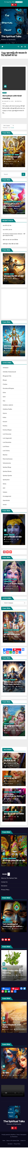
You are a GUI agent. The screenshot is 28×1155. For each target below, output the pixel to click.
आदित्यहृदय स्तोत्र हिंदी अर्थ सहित (11, 243)
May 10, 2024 (7, 928)
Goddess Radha (7, 409)
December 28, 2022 (10, 539)
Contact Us (4, 882)
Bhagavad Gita (7, 154)
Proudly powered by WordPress (9, 1134)
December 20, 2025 (10, 798)
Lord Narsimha (7, 442)
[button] (18, 46)
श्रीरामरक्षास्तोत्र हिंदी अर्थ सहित (14, 276)
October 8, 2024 (10, 686)
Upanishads (6, 500)
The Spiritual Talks (11, 36)
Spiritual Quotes (7, 475)
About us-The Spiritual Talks (9, 878)
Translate (12, 127)
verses (5, 504)
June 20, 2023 (8, 1075)
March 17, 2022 (8, 1029)
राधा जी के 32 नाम (7, 225)
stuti (4, 488)
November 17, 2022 (9, 975)
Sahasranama (7, 343)
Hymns (5, 413)
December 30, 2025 (10, 781)
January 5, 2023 (10, 350)
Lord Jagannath (7, 438)
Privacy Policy (5, 889)
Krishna (17, 154)
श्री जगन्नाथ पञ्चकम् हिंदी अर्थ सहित (13, 860)
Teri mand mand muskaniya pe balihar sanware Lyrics (12, 926)
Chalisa (5, 384)
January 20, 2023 (9, 101)
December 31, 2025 (10, 763)
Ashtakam (5, 367)
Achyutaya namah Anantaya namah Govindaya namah (12, 684)
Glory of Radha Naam (13, 584)
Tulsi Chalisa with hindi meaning (12, 971)
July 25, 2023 (8, 863)
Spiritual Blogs (7, 467)
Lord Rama (6, 446)
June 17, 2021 (9, 208)
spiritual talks (18, 863)
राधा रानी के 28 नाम (7, 229)
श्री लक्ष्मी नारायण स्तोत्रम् (12, 634)
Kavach (5, 421)
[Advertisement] (14, 304)
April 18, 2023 (9, 636)
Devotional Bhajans (8, 388)
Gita (13, 154)
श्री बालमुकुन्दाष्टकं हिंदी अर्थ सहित (12, 727)
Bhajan (5, 380)
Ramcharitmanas (8, 201)
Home (4, 1140)
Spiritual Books (16, 201)
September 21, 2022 (11, 161)
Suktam (4, 92)
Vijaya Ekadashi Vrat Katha (11, 1026)
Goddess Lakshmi (8, 405)
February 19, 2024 (10, 586)
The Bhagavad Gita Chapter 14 (12, 158)
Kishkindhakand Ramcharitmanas (12, 205)
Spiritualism (6, 479)
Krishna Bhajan (7, 430)
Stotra (4, 483)
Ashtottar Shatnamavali (9, 371)
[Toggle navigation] (25, 46)
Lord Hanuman (7, 434)
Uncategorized (7, 496)
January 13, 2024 (10, 730)
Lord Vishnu (6, 450)
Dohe (4, 392)
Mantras (5, 454)
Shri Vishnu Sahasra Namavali (13, 347)
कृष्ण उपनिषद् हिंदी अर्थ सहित (13, 537)
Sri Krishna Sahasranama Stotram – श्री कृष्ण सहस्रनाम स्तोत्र (14, 796)
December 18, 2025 (10, 816)
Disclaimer (4, 885)
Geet (4, 396)
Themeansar (14, 1136)
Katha (4, 417)
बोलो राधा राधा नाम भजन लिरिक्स (10, 239)
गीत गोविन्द (5, 1073)
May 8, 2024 (8, 278)
